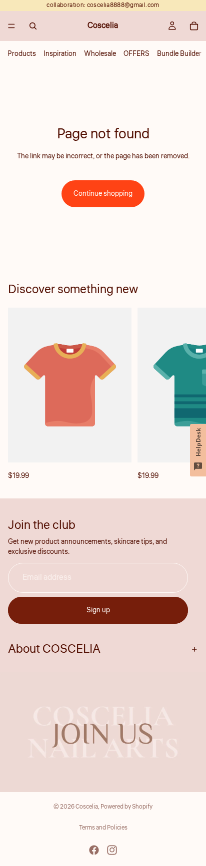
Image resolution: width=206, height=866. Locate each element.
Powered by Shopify (126, 807)
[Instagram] (112, 850)
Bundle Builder (179, 54)
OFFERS (137, 54)
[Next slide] (187, 395)
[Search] (33, 26)
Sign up (98, 610)
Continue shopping (103, 194)
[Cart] (194, 26)
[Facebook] (94, 850)
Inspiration (60, 54)
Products (22, 54)
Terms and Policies (103, 828)
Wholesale (100, 54)
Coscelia (87, 807)
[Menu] (11, 25)
